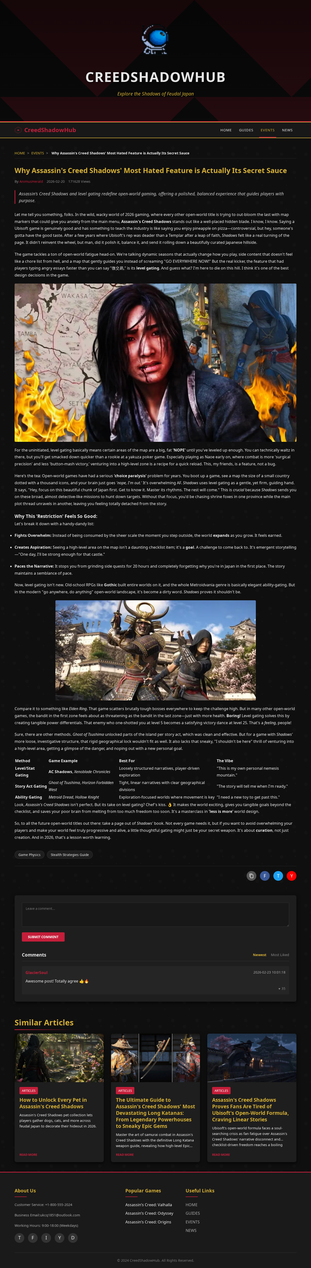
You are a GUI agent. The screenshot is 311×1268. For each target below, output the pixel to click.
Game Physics (29, 854)
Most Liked (280, 954)
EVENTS (268, 130)
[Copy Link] (251, 876)
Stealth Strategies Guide (70, 854)
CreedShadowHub (50, 130)
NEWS (287, 130)
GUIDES (246, 130)
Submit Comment (43, 937)
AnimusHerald (31, 181)
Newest (259, 954)
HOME (226, 130)
